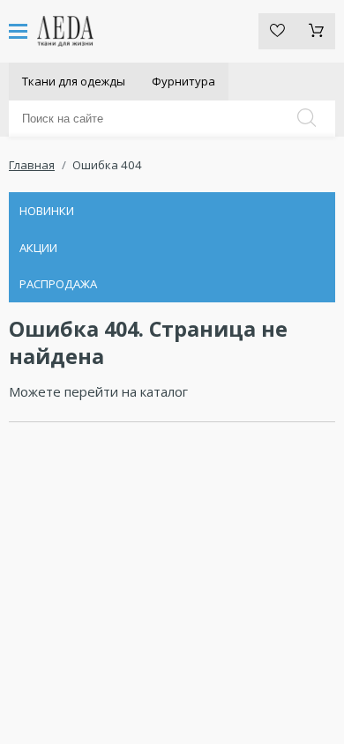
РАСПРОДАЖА (58, 284)
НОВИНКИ (46, 211)
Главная (32, 165)
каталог (164, 391)
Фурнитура (183, 81)
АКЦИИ (38, 248)
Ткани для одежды (73, 81)
